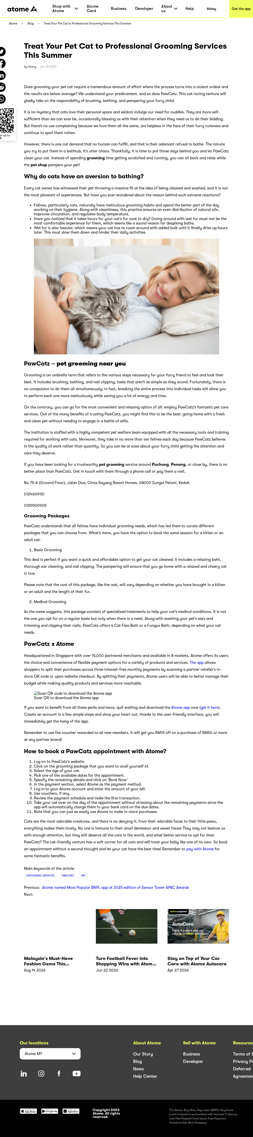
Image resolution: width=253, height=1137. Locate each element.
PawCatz (68, 875)
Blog (31, 23)
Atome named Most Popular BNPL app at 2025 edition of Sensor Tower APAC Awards (115, 887)
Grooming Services (40, 875)
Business (118, 8)
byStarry (30, 66)
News (138, 1068)
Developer (144, 8)
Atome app (180, 707)
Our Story (143, 1054)
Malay (211, 9)
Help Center (145, 1076)
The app (197, 662)
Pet (83, 875)
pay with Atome (200, 849)
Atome (13, 23)
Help (190, 8)
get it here (209, 707)
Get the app (241, 9)
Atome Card (92, 8)
